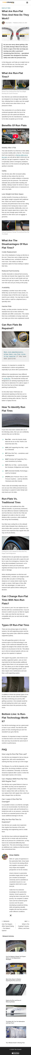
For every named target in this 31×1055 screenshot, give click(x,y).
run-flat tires (6, 378)
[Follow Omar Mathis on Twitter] (10, 915)
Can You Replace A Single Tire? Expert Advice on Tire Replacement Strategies (16, 958)
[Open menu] (27, 2)
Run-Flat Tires (6, 8)
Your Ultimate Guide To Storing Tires (15, 1042)
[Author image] (3, 22)
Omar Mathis (8, 22)
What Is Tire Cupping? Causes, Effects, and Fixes (23, 925)
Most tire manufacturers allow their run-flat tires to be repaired (15, 354)
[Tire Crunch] (8, 2)
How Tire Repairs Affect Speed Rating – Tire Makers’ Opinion (8, 926)
